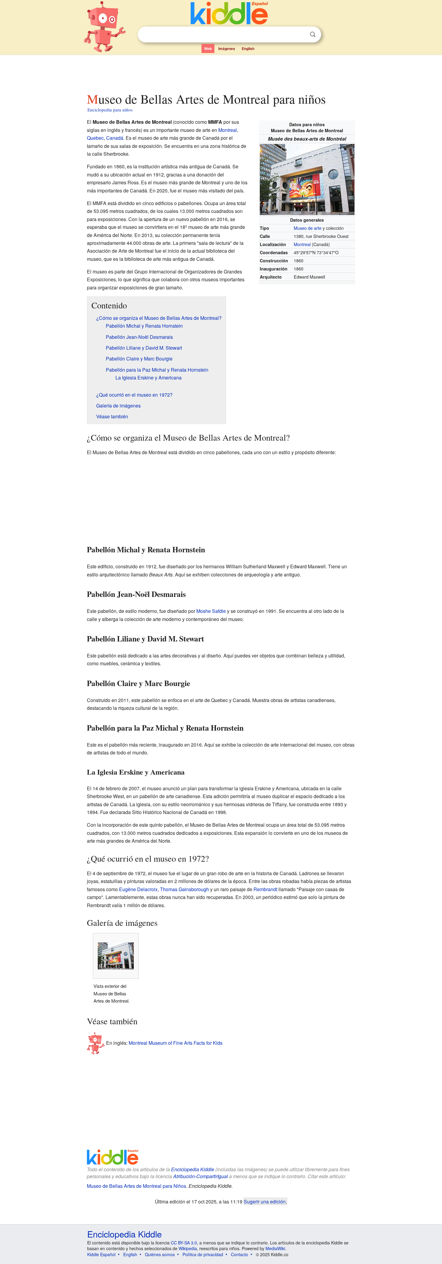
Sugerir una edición (265, 1201)
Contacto (239, 1254)
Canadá (114, 137)
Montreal (302, 244)
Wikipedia (188, 1248)
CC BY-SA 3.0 (184, 1243)
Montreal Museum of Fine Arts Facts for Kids (176, 1042)
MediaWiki (275, 1248)
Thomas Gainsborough (184, 889)
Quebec (95, 137)
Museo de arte (307, 228)
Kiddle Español (101, 1254)
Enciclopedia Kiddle (192, 1169)
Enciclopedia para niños (110, 110)
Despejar (300, 35)
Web (208, 48)
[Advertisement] (221, 72)
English (248, 48)
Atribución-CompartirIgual (200, 1176)
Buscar (312, 34)
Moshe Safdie (211, 610)
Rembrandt (265, 889)
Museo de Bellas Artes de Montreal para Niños (136, 1185)
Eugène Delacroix (138, 889)
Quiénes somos (160, 1254)
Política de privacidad (203, 1254)
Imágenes (226, 48)
